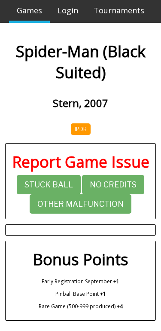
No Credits (113, 184)
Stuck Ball (48, 184)
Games (29, 10)
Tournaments (119, 10)
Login (68, 10)
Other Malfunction (80, 203)
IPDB (81, 129)
